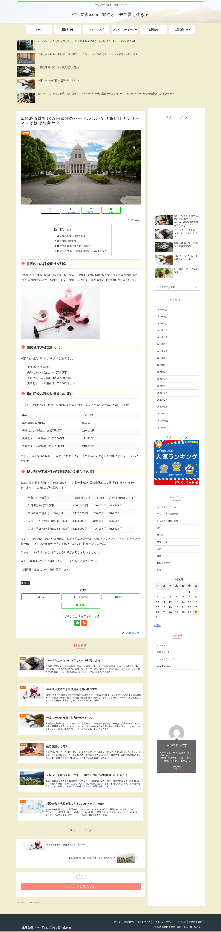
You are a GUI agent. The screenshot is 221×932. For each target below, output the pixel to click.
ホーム (117, 922)
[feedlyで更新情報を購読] (77, 623)
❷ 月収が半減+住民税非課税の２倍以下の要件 (82, 250)
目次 (61, 229)
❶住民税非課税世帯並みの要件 (74, 246)
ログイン (161, 645)
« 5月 (157, 625)
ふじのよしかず (176, 745)
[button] (196, 287)
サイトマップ (143, 922)
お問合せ (181, 922)
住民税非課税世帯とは (69, 241)
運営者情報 (129, 922)
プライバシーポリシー (163, 922)
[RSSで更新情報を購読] (84, 623)
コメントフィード (165, 659)
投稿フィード (163, 652)
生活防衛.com (195, 922)
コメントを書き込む (80, 887)
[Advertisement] (176, 165)
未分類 (26, 583)
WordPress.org (164, 666)
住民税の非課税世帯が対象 (71, 236)
